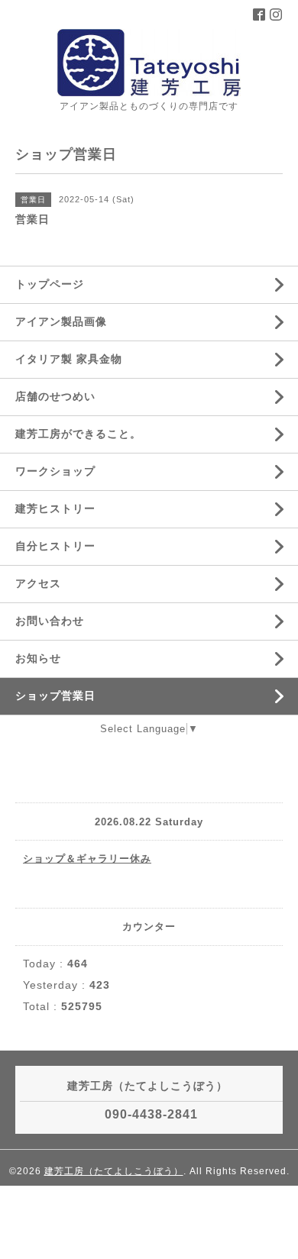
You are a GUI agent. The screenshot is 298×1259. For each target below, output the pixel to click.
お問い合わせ (49, 621)
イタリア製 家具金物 (68, 359)
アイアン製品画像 (61, 321)
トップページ (49, 284)
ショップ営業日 (55, 695)
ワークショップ (55, 471)
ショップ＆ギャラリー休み (87, 858)
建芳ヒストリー (55, 508)
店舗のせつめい (55, 396)
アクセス (38, 583)
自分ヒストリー (55, 546)
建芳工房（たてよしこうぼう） (113, 1171)
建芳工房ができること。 (78, 434)
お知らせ (38, 658)
